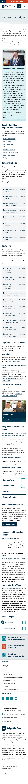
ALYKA (7, 773)
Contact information (10, 497)
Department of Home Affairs (12, 588)
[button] (17, 1)
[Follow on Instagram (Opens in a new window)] (7, 699)
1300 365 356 (12, 648)
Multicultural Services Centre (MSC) (12, 433)
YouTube (9, 420)
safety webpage (14, 263)
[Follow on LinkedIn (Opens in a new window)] (11, 699)
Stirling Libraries (8, 158)
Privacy (9, 768)
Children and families (9, 155)
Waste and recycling (9, 149)
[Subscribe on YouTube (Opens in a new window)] (16, 699)
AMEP (3, 555)
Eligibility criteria (9, 486)
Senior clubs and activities (11, 152)
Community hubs (8, 144)
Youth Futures (8, 437)
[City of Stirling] (8, 6)
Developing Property (9, 628)
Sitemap (4, 768)
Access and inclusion (9, 138)
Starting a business (8, 622)
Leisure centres (7, 147)
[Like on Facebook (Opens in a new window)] (3, 699)
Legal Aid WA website (14, 361)
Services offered (8, 480)
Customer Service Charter (8, 770)
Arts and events (7, 141)
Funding (6, 491)
